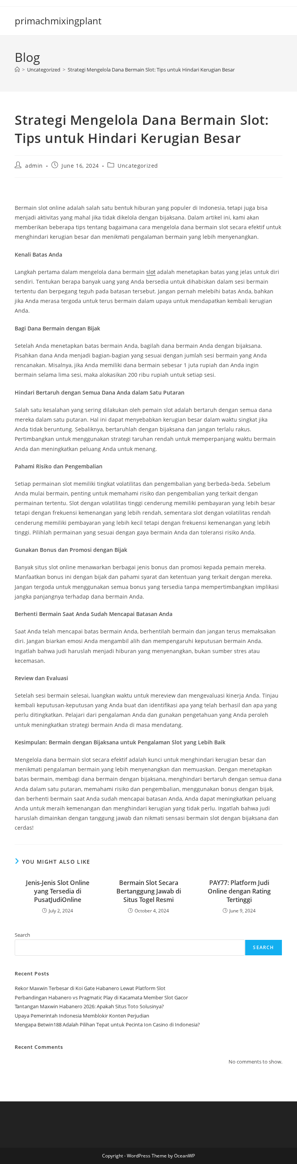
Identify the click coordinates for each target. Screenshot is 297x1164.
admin (34, 165)
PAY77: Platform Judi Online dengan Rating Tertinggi (239, 891)
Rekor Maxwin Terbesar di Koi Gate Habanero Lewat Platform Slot (90, 988)
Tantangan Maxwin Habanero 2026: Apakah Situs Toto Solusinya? (89, 1006)
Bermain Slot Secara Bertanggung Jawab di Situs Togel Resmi (148, 891)
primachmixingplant (58, 20)
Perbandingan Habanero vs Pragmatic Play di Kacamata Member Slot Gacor (101, 997)
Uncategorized (138, 165)
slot (150, 272)
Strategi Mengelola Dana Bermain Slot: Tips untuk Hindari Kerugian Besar (151, 69)
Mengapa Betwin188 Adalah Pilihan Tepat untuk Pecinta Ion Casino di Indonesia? (107, 1024)
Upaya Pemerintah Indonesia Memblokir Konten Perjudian (82, 1015)
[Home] (17, 69)
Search (22, 934)
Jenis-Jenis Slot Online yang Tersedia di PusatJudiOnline (57, 891)
